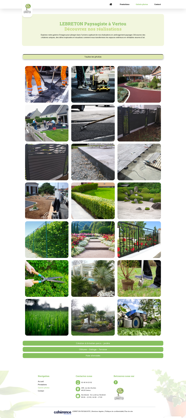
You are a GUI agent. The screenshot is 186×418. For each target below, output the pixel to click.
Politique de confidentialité (114, 411)
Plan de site (128, 411)
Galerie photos (43, 388)
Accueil (41, 381)
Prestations (42, 385)
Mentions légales (98, 411)
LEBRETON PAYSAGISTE (81, 411)
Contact (41, 391)
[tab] (93, 56)
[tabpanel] (93, 200)
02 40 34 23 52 (86, 382)
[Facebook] (116, 382)
